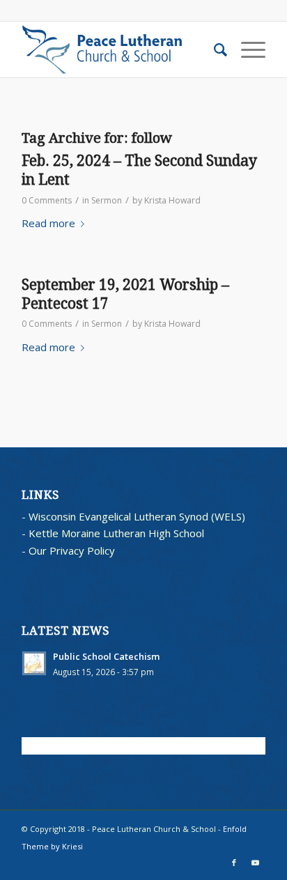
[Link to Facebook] (234, 862)
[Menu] (246, 49)
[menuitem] (213, 49)
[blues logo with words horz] (119, 49)
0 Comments (47, 200)
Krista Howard (172, 200)
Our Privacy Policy (72, 550)
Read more (48, 223)
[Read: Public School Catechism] (34, 663)
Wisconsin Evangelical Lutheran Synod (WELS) (137, 516)
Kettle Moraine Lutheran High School (116, 533)
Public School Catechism (106, 656)
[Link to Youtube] (255, 862)
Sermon (106, 200)
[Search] (213, 49)
